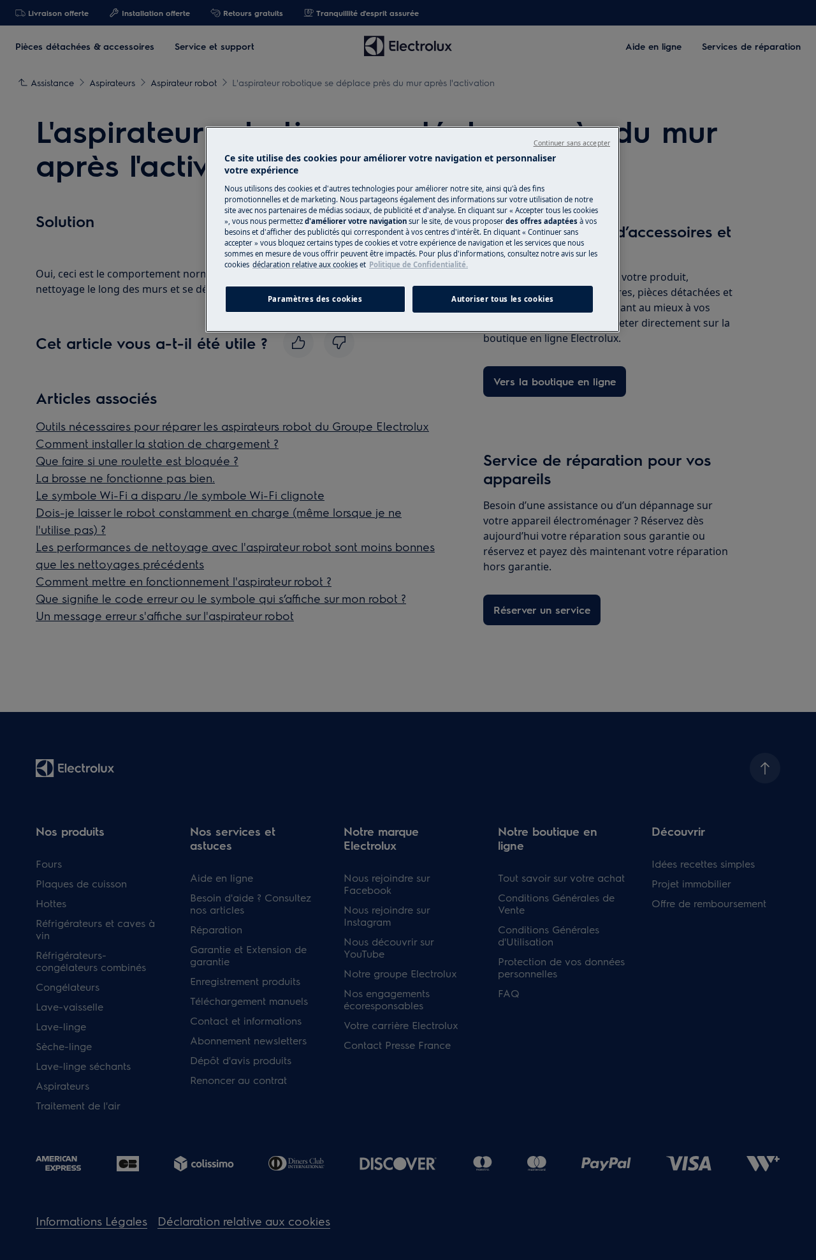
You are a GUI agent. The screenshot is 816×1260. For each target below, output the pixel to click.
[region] (412, 229)
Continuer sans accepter (572, 142)
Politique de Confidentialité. (418, 264)
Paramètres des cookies (315, 299)
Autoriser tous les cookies (502, 299)
